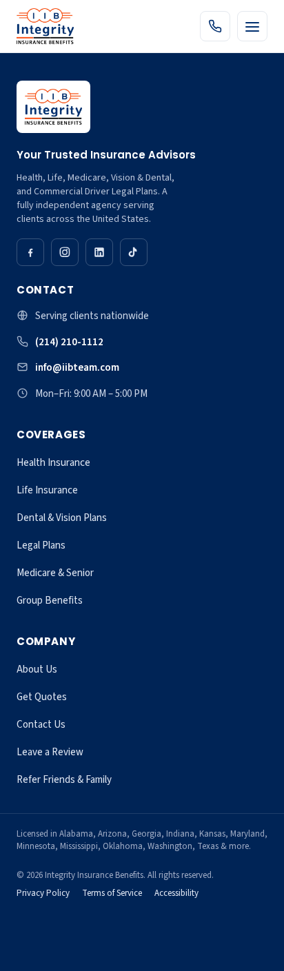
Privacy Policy (43, 893)
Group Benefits (50, 600)
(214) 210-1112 (69, 342)
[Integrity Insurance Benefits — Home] (45, 26)
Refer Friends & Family (64, 780)
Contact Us (41, 724)
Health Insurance (53, 463)
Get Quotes (42, 697)
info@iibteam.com (77, 367)
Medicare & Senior (55, 573)
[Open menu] (252, 26)
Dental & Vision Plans (62, 518)
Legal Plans (41, 545)
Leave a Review (50, 752)
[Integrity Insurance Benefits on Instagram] (65, 252)
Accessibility (176, 893)
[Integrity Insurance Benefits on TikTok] (134, 252)
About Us (37, 669)
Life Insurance (47, 490)
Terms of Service (112, 893)
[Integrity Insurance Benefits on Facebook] (30, 252)
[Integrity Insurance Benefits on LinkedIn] (99, 252)
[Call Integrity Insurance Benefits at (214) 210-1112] (215, 26)
